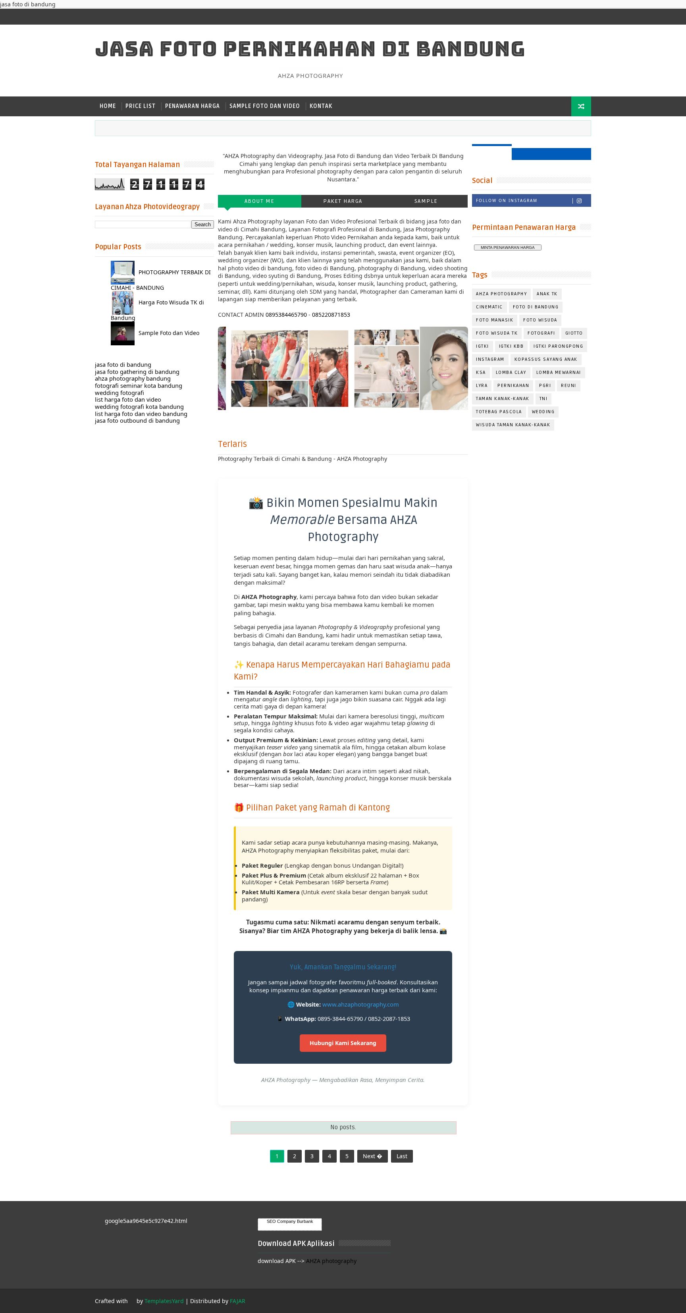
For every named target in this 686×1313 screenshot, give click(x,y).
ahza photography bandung (133, 378)
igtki (482, 346)
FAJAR (237, 1301)
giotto (574, 333)
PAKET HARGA (342, 201)
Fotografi (541, 333)
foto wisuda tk (497, 333)
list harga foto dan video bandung (141, 414)
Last (402, 1156)
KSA (481, 372)
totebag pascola (499, 412)
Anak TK (547, 294)
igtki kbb (511, 346)
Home (108, 106)
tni (544, 399)
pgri (545, 386)
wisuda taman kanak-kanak (513, 425)
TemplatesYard (164, 1301)
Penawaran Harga (192, 106)
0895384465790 (286, 314)
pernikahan (513, 386)
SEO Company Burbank (290, 1221)
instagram (490, 359)
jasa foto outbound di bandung (137, 420)
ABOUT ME (260, 201)
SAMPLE (426, 201)
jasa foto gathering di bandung (137, 371)
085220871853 (331, 314)
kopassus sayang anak (546, 359)
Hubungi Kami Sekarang (343, 1043)
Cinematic (489, 307)
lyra (482, 386)
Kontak (321, 106)
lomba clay (511, 372)
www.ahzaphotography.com (360, 1004)
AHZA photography (331, 1261)
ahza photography (501, 294)
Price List (140, 106)
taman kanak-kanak (503, 399)
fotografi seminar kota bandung (138, 385)
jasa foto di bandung (123, 364)
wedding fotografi (119, 393)
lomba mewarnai (558, 372)
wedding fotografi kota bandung (139, 406)
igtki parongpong (558, 346)
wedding (543, 412)
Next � (372, 1156)
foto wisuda (540, 320)
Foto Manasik (494, 320)
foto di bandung (536, 307)
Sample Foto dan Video (264, 106)
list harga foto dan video (128, 399)
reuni (568, 386)
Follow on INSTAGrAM (507, 200)
